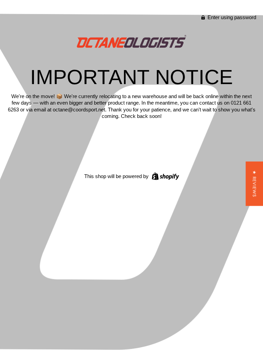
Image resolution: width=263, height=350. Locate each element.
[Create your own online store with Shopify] (164, 176)
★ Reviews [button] (254, 184)
